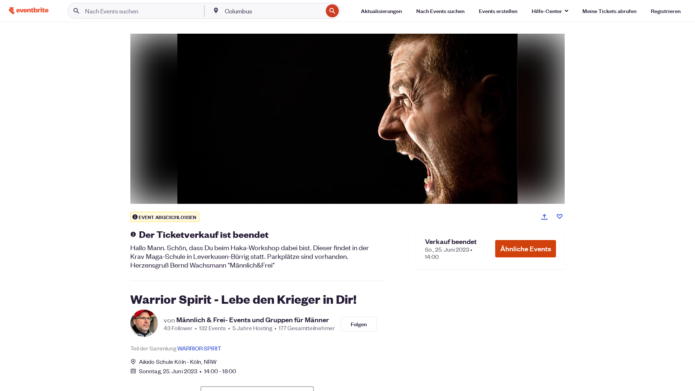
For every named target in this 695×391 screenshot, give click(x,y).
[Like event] (560, 216)
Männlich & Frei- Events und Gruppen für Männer (252, 319)
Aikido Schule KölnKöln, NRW (177, 361)
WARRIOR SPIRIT (199, 348)
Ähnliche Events (525, 248)
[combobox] (273, 11)
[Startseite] (29, 10)
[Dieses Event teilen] (544, 217)
